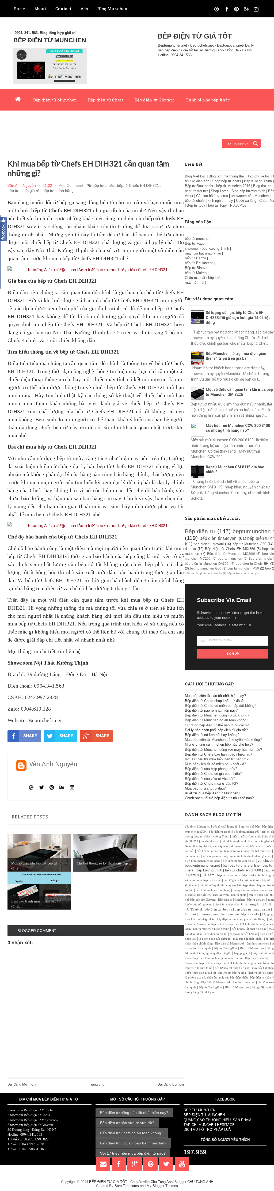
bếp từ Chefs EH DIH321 (138, 185)
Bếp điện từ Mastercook (230, 943)
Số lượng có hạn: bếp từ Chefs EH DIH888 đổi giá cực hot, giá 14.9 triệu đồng (238, 317)
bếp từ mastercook (228, 875)
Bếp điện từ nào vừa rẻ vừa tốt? (210, 779)
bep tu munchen (230, 558)
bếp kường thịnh (209, 870)
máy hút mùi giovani (199, 904)
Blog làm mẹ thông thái (227, 176)
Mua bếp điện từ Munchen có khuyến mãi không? (223, 740)
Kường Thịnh (220, 836)
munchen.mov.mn (226, 914)
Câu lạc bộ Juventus (212, 196)
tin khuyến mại (210, 841)
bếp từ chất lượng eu (197, 826)
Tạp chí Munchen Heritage (40, 121)
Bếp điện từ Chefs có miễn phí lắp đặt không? (220, 706)
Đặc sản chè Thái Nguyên (213, 894)
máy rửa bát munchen (257, 850)
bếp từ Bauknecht (199, 263)
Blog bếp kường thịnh (248, 191)
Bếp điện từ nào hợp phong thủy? (211, 769)
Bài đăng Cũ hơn (171, 1084)
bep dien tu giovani (209, 544)
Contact (63, 8)
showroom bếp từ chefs (245, 846)
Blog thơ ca (262, 186)
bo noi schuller (213, 573)
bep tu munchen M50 (243, 568)
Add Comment (71, 185)
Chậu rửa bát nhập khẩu (204, 278)
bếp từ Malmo (196, 273)
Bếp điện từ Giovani (155, 100)
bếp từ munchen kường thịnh (211, 928)
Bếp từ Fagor (195, 243)
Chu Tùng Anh (251, 904)
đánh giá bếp (263, 856)
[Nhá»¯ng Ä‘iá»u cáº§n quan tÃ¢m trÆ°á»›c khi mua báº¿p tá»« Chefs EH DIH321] (95, 270)
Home (19, 8)
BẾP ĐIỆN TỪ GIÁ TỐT (194, 36)
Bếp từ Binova (196, 268)
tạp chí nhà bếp (250, 826)
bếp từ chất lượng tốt (225, 826)
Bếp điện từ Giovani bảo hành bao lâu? (133, 1143)
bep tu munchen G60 (205, 568)
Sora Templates (127, 1186)
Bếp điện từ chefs (256, 958)
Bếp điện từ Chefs (106, 100)
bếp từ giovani (256, 899)
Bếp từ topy (196, 205)
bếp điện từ (212, 909)
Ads (84, 8)
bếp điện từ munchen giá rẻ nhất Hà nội (242, 919)
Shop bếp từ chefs (226, 181)
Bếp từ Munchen (252, 948)
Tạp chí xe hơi (259, 176)
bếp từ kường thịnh (212, 885)
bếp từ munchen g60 (247, 831)
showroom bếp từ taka (243, 933)
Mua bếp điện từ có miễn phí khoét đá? (215, 764)
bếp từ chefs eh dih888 (243, 870)
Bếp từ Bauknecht (199, 186)
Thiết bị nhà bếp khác (208, 100)
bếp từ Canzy (195, 258)
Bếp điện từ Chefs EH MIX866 (230, 549)
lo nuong (205, 914)
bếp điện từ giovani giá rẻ (239, 860)
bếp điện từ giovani (234, 841)
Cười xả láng (246, 201)
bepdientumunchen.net (202, 865)
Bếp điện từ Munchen (55, 100)
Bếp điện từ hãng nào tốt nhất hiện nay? (134, 1112)
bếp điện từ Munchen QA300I (207, 563)
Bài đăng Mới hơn (21, 1084)
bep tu (227, 909)
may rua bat (261, 909)
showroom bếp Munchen (250, 196)
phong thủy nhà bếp (197, 836)
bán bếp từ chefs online (241, 865)
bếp (268, 568)
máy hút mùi (195, 282)
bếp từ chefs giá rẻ (23, 190)
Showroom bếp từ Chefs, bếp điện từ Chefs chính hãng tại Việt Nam (227, 963)
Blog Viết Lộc (195, 176)
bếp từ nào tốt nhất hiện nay (249, 928)
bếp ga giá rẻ (242, 953)
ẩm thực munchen (258, 943)
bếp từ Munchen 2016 (233, 186)
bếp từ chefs (103, 185)
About (40, 8)
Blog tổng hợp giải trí (42, 33)
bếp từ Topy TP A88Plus (227, 205)
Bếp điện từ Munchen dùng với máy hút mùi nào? (223, 750)
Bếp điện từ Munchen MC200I (230, 553)
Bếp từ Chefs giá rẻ (225, 948)
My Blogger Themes (162, 1186)
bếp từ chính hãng (58, 190)
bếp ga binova (233, 850)
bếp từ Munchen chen (240, 573)
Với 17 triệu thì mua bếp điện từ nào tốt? (216, 759)
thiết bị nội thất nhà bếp (246, 836)
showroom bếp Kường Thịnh (207, 248)
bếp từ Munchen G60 (249, 544)
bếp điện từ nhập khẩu (227, 904)
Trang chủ (96, 1084)
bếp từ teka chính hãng (256, 875)
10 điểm (208, 875)
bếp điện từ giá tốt (220, 831)
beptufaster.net (196, 191)
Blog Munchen (112, 8)
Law (83, 121)
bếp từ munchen (197, 239)
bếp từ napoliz (250, 914)
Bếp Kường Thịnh (258, 181)
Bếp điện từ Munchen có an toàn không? (216, 720)
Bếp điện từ (200, 531)
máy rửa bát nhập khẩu (203, 253)
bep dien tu (243, 909)
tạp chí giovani (212, 856)
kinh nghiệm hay (220, 201)
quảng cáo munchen (245, 890)
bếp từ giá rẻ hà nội (236, 880)
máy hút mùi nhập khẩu (200, 919)
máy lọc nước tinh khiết (238, 856)
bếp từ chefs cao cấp (209, 850)
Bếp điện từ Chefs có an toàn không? (131, 1133)
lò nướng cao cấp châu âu (215, 938)
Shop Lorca (220, 191)
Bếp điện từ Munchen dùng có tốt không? (217, 715)
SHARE (30, 735)
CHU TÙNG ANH (200, 1182)
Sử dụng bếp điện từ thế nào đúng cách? (217, 725)
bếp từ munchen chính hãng (213, 890)
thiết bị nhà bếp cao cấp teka (211, 846)
